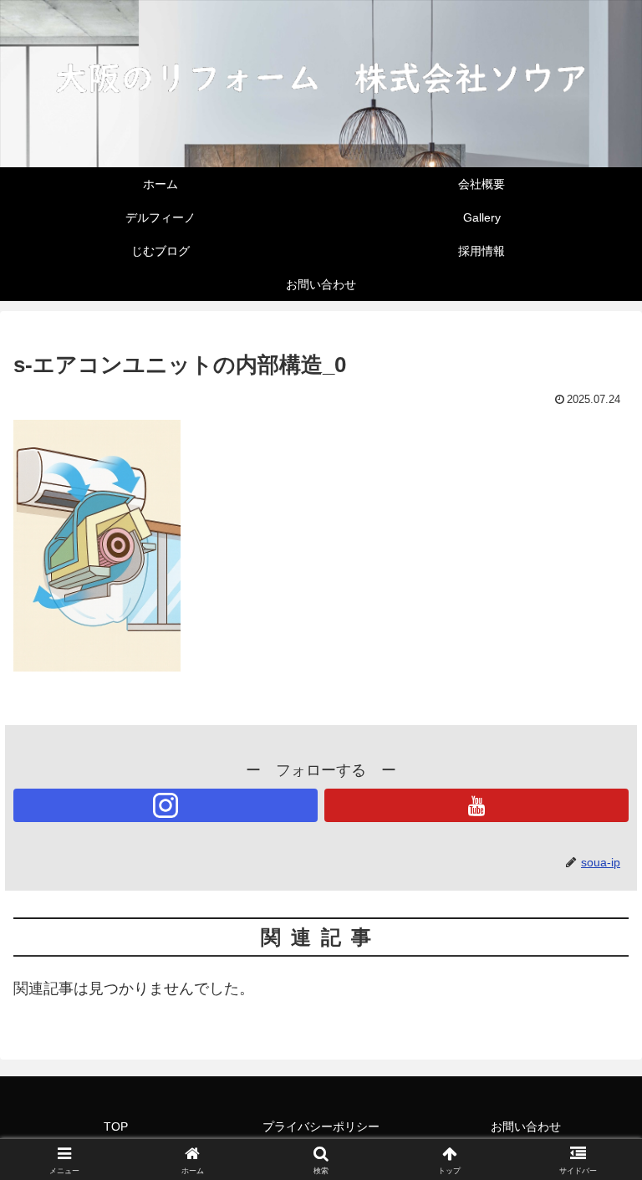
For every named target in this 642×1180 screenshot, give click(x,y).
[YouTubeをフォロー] (476, 805)
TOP (116, 1126)
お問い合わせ (526, 1126)
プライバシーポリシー (321, 1126)
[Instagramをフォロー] (165, 805)
